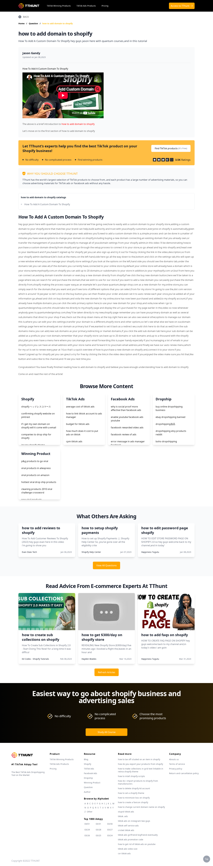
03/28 (98, 829)
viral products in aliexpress (36, 468)
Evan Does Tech (29, 552)
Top (206, 859)
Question (34, 23)
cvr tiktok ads (124, 853)
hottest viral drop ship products (38, 482)
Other (89, 811)
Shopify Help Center (91, 552)
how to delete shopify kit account (134, 788)
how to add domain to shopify (57, 23)
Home (21, 23)
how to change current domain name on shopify (141, 807)
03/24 (110, 835)
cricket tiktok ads (126, 830)
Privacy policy (175, 768)
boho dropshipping (166, 441)
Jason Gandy (31, 53)
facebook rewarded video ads (127, 427)
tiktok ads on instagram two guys (134, 821)
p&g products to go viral (34, 461)
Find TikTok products (171, 148)
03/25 (98, 835)
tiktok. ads (123, 816)
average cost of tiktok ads (80, 406)
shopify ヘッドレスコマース (36, 406)
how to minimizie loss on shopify (134, 797)
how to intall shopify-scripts (131, 776)
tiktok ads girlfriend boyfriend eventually (138, 834)
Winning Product (92, 782)
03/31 (98, 823)
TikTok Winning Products (59, 5)
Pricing (105, 5)
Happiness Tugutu (150, 552)
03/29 (87, 829)
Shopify (87, 764)
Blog (86, 759)
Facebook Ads (90, 773)
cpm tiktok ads (74, 441)
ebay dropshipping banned (170, 417)
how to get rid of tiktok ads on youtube (136, 844)
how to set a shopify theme (131, 793)
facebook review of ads (123, 434)
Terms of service (177, 764)
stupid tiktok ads (126, 811)
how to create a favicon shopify (133, 802)
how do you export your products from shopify (140, 764)
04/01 (87, 823)
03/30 (110, 823)
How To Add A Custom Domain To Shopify (47, 204)
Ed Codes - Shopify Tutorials (35, 658)
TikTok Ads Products (86, 5)
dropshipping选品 (165, 424)
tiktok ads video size (127, 848)
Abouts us (174, 759)
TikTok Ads (89, 768)
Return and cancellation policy (184, 773)
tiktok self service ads (128, 825)
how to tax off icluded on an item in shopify (139, 759)
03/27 (110, 829)
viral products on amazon (35, 475)
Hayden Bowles (89, 658)
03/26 (87, 835)
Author (87, 791)
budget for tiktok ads (77, 424)
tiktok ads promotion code (130, 839)
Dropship (88, 778)
